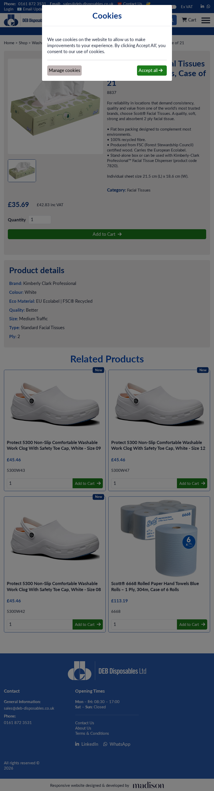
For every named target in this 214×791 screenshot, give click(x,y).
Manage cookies (64, 70)
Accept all (149, 70)
